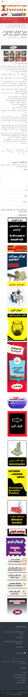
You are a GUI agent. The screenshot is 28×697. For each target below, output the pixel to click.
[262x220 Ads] (17, 606)
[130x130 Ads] (17, 532)
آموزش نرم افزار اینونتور (17, 141)
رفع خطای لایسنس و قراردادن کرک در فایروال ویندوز (13, 633)
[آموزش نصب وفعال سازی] (17, 561)
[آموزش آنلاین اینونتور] (17, 298)
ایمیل (25, 196)
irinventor (12, 38)
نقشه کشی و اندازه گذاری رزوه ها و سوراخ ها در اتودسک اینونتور (13, 642)
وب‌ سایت (25, 202)
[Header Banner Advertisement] (14, 14)
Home (24, 25)
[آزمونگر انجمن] (16, 547)
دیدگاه (25, 169)
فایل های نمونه (20, 647)
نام (26, 190)
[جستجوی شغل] (17, 514)
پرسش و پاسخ (20, 637)
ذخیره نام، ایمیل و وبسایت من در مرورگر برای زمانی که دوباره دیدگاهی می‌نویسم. (14, 210)
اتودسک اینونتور (9, 141)
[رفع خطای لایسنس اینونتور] (17, 454)
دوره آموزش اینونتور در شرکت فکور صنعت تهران (20, 151)
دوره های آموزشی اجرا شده (16, 25)
